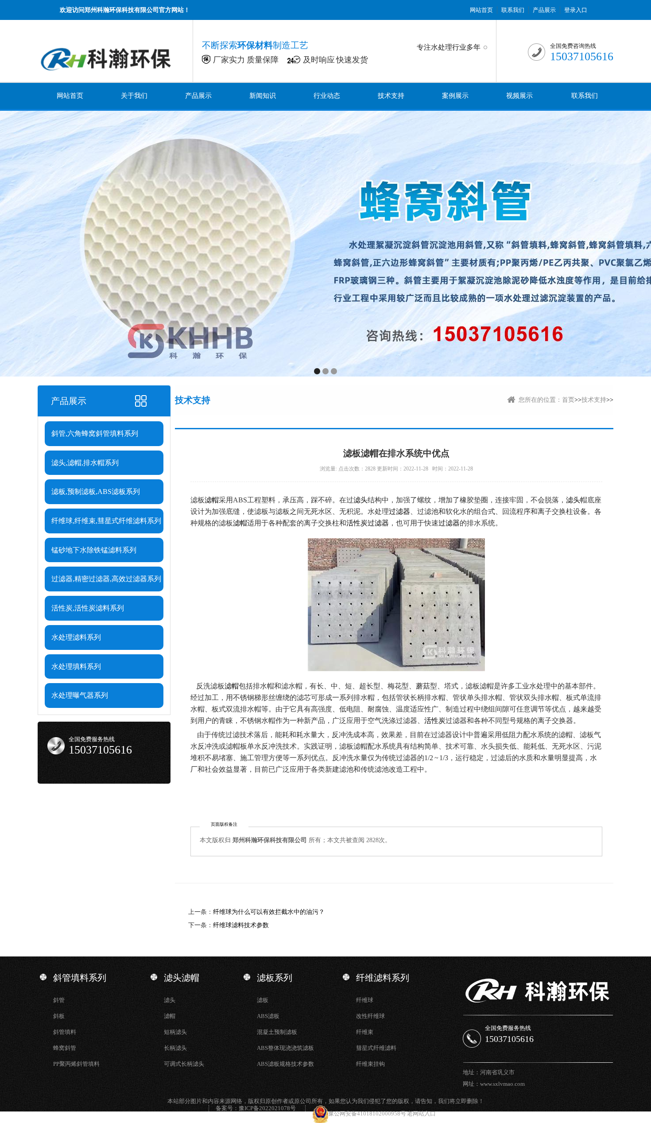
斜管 (59, 1000)
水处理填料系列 (76, 666)
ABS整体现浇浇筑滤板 (285, 1048)
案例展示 (455, 95)
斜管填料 (64, 1032)
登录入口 (575, 10)
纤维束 (364, 1032)
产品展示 (544, 10)
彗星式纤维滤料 (376, 1048)
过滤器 (399, 511)
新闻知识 (262, 95)
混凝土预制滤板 (277, 1032)
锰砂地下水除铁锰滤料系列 (93, 550)
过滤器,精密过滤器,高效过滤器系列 (106, 579)
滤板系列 (274, 978)
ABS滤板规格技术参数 (285, 1064)
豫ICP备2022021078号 (267, 1108)
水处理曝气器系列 (79, 695)
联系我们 (512, 10)
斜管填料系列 (79, 978)
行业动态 (327, 95)
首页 (568, 399)
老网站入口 (421, 1113)
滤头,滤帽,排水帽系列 (85, 462)
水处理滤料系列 (76, 637)
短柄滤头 (175, 1032)
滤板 (262, 1000)
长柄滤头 (175, 1048)
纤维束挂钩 (370, 1064)
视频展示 (519, 95)
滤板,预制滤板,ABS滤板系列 (95, 491)
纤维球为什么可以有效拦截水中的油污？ (269, 912)
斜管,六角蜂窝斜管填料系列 (94, 433)
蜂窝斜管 (64, 1048)
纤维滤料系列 (382, 978)
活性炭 (357, 523)
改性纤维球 (370, 1016)
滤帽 (212, 500)
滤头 (360, 500)
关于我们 (134, 95)
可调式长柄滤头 (184, 1064)
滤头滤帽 (181, 978)
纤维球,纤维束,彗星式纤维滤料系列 (106, 521)
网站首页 (481, 10)
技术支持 (391, 95)
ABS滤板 (268, 1016)
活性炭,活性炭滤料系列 (87, 608)
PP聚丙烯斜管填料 (76, 1064)
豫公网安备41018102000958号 (367, 1113)
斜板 (59, 1016)
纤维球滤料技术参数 (241, 925)
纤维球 (364, 1000)
